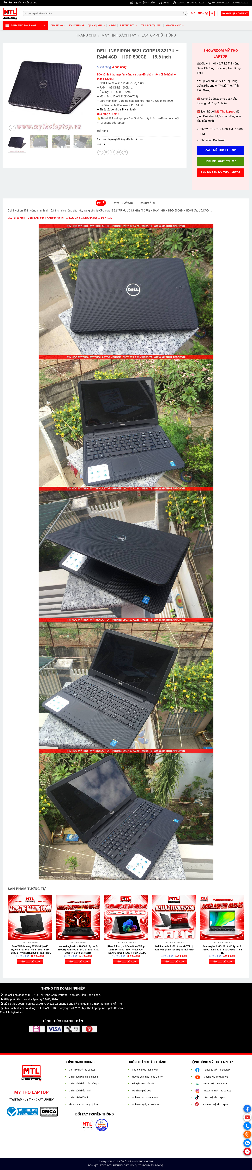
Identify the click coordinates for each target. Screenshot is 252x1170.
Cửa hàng (57, 25)
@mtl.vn (18, 1012)
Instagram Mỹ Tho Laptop (217, 1090)
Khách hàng (174, 25)
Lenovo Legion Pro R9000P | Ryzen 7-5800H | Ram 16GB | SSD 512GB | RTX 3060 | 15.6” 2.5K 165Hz (78, 949)
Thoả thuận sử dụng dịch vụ (84, 1104)
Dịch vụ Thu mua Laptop (145, 1097)
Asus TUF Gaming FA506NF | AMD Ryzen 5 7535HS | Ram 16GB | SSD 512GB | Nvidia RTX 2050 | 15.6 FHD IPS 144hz (30, 950)
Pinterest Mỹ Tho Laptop (216, 1104)
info (10, 1012)
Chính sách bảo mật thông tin (84, 1083)
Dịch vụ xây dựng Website (145, 1104)
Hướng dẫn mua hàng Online (147, 1076)
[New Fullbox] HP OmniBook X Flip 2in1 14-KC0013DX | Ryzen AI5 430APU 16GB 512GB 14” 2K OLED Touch (126, 950)
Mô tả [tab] (100, 203)
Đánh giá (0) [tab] (147, 203)
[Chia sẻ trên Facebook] (100, 152)
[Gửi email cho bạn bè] (112, 152)
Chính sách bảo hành (80, 1090)
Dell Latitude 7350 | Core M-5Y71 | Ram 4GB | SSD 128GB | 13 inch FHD (174, 948)
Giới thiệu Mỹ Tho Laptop (82, 1069)
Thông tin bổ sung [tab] (122, 203)
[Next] (86, 90)
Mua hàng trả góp (141, 1090)
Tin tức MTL (127, 25)
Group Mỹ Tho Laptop (215, 1083)
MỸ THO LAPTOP (143, 1161)
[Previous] (14, 90)
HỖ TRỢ (134, 3)
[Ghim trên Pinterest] (119, 152)
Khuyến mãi (76, 25)
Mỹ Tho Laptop (91, 1008)
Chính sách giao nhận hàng (83, 1076)
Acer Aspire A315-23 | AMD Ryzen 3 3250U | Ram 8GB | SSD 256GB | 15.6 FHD (222, 949)
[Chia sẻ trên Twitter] (106, 152)
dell (103, 144)
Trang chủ (86, 35)
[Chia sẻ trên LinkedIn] (125, 152)
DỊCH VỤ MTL (95, 25)
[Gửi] (184, 13)
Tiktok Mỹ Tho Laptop (214, 1097)
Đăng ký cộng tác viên (143, 1083)
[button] (203, 13)
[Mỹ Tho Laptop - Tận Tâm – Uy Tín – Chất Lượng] (10, 13)
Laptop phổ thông (158, 35)
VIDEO (112, 25)
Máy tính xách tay (118, 35)
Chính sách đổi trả (78, 1097)
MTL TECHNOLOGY (118, 1165)
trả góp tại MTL (151, 25)
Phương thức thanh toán (145, 1069)
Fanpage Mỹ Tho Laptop (217, 1069)
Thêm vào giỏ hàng (30, 962)
